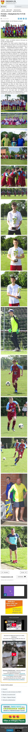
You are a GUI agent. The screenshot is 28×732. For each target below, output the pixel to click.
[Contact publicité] (14, 607)
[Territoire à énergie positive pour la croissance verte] (14, 708)
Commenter (21, 576)
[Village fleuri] (14, 718)
